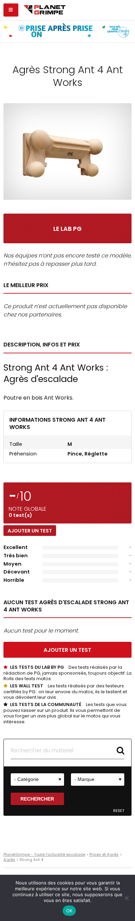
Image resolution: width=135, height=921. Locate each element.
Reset (118, 810)
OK (69, 910)
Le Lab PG (67, 229)
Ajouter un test (30, 530)
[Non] (126, 897)
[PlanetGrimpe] (44, 8)
